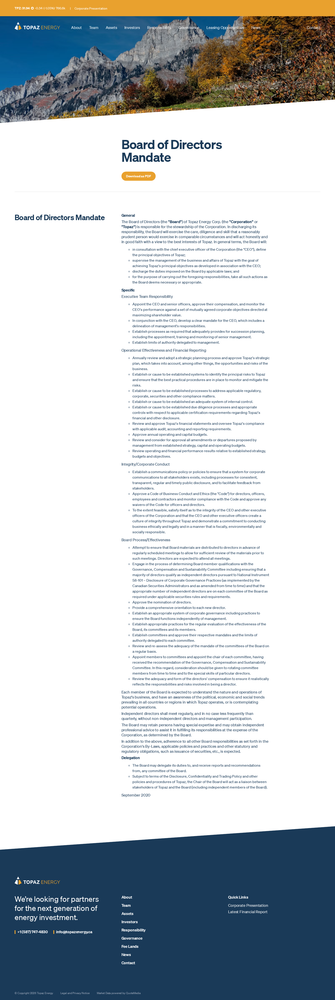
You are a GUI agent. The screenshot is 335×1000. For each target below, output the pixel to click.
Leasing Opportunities (225, 27)
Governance (188, 27)
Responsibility (159, 27)
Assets (111, 27)
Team (93, 27)
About (76, 27)
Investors (132, 27)
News (255, 27)
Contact (313, 27)
